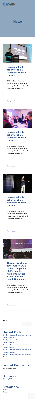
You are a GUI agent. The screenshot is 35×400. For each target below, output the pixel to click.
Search (5, 320)
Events (5, 389)
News (5, 392)
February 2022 (7, 379)
